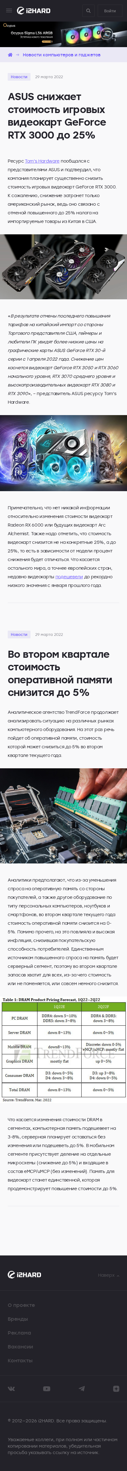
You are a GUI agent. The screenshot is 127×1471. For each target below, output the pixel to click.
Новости (19, 76)
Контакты (20, 1360)
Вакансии (20, 1346)
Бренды (18, 1318)
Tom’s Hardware (42, 161)
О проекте (21, 1305)
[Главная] (10, 55)
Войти (110, 10)
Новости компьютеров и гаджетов (61, 55)
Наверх (106, 1275)
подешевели (69, 577)
